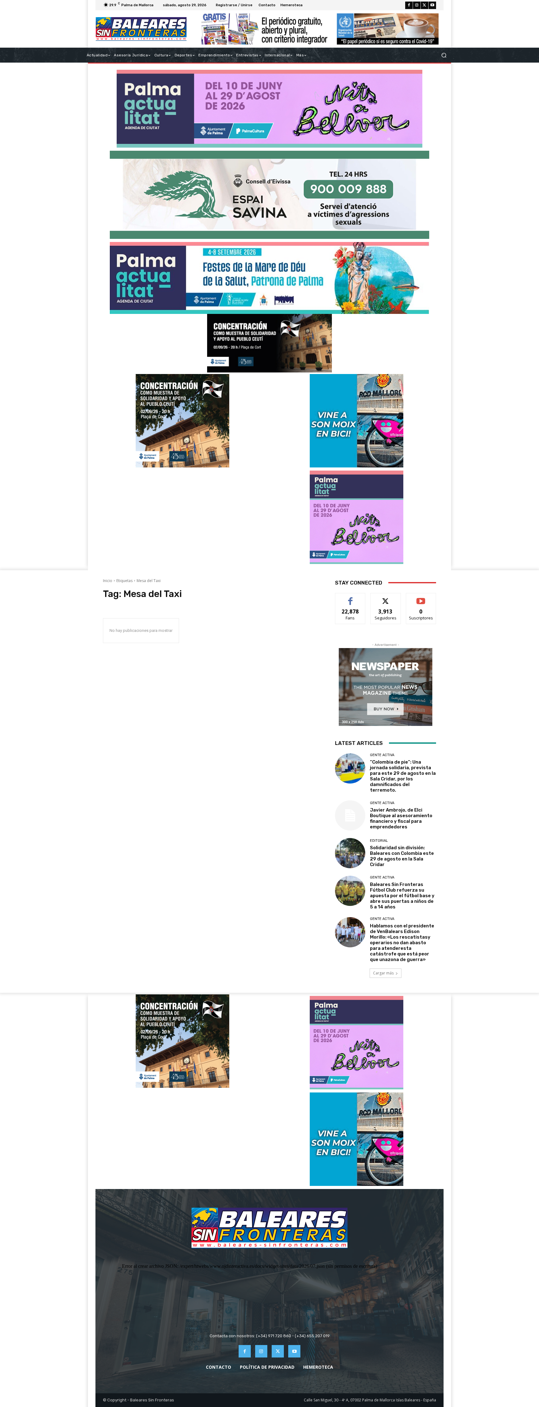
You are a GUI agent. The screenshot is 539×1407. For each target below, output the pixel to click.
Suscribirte (421, 597)
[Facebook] (409, 5)
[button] (443, 55)
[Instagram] (416, 5)
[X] (424, 5)
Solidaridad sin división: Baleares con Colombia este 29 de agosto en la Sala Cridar (402, 856)
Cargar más (383, 973)
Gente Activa (382, 755)
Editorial (379, 840)
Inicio (107, 580)
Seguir (385, 597)
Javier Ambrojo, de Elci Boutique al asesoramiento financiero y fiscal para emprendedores (401, 818)
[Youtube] (432, 5)
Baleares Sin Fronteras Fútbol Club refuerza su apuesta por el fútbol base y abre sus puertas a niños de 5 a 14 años (402, 896)
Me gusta (350, 597)
